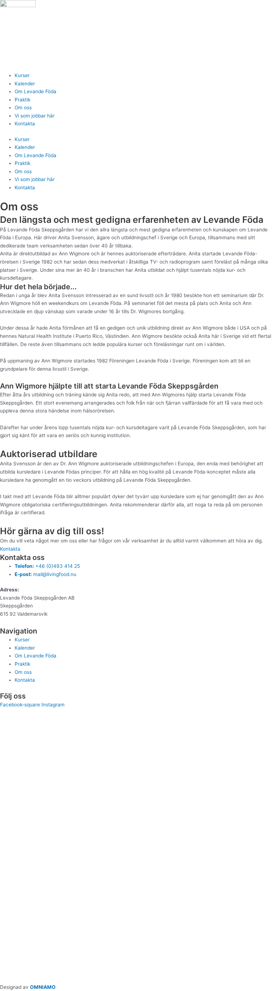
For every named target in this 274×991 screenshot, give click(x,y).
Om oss (23, 107)
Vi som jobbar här (35, 116)
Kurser (22, 75)
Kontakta (25, 123)
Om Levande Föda (35, 91)
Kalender (25, 83)
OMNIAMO (43, 987)
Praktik (22, 99)
